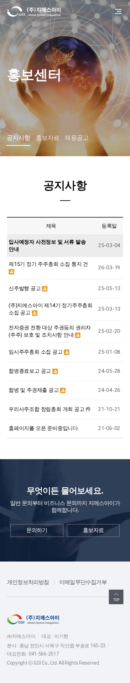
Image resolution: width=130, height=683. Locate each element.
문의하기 (36, 530)
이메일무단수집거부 (83, 582)
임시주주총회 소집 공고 (36, 352)
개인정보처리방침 (28, 582)
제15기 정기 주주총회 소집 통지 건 (48, 264)
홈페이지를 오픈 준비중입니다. (44, 428)
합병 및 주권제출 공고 (34, 390)
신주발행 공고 (25, 288)
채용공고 (76, 137)
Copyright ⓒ (20, 663)
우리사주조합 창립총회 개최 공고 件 (50, 409)
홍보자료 (48, 137)
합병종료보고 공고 (30, 371)
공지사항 (19, 137)
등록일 (109, 226)
